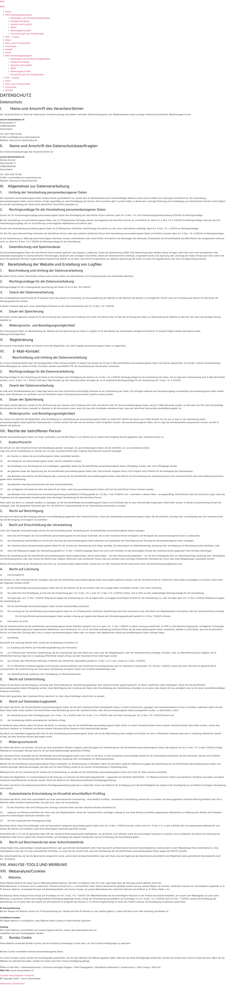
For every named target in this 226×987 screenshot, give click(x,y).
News (8, 40)
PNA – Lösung (12, 36)
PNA (2, 1)
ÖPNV (13, 27)
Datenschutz (19, 983)
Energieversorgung (19, 21)
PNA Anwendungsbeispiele (18, 14)
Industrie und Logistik (21, 24)
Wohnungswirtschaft (20, 30)
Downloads (10, 46)
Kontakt (9, 49)
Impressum (5, 983)
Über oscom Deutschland (17, 43)
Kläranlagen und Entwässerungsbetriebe (30, 18)
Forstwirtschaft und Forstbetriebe (27, 33)
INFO (2, 6)
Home (8, 11)
